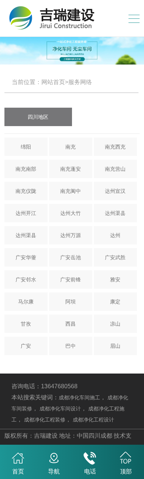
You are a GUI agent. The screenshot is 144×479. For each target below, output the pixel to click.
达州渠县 (115, 213)
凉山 (115, 324)
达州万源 (70, 235)
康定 (115, 302)
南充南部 (26, 169)
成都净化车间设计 (60, 409)
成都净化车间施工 (79, 397)
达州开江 (26, 213)
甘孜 (26, 324)
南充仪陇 (26, 191)
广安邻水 (26, 279)
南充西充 (115, 147)
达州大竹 (70, 213)
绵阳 (26, 147)
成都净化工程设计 (93, 420)
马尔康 (26, 302)
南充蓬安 (70, 169)
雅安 (115, 279)
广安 (26, 346)
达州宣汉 (115, 191)
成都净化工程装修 (44, 420)
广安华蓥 (26, 257)
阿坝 (70, 302)
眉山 (115, 346)
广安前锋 (70, 279)
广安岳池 (70, 257)
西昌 (70, 324)
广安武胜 (115, 257)
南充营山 (115, 169)
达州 (115, 235)
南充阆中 (70, 191)
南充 (70, 147)
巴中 (70, 346)
